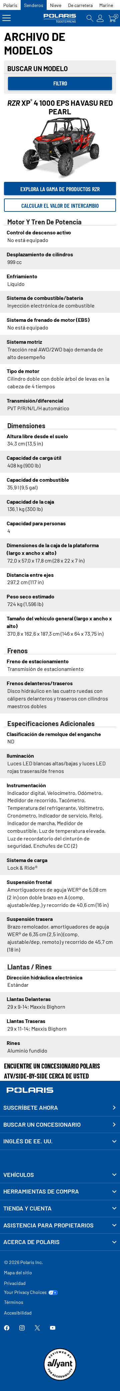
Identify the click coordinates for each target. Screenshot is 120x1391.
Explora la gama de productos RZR (60, 188)
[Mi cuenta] (100, 18)
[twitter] (37, 1328)
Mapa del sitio (18, 1272)
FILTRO (60, 83)
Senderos (33, 5)
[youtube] (52, 1328)
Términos (13, 1302)
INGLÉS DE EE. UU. (28, 1141)
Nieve (55, 5)
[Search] (90, 18)
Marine (106, 5)
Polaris (10, 5)
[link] (60, 1175)
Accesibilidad (18, 1313)
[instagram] (22, 1328)
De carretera (80, 5)
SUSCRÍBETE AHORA (30, 1107)
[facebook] (6, 1328)
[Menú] (6, 18)
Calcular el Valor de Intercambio (60, 205)
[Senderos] (60, 18)
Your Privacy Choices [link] (25, 1292)
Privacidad (15, 1283)
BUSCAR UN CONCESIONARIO (42, 1124)
